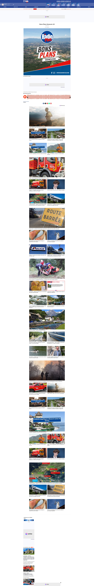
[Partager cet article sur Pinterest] (47, 103)
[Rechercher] (70, 1)
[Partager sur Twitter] (45, 103)
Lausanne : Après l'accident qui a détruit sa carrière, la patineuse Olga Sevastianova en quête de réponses (28, 558)
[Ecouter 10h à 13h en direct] (29, 520)
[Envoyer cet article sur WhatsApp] (49, 103)
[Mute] (13, 4)
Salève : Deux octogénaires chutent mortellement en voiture (28, 574)
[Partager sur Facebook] (43, 103)
